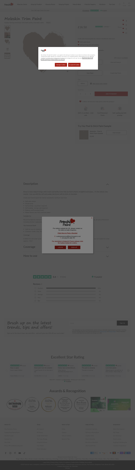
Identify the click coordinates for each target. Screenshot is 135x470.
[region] (68, 58)
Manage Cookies (60, 64)
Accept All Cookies (74, 64)
